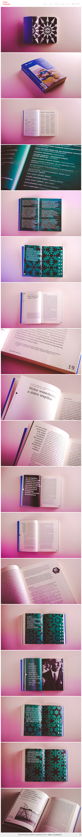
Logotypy (63, 4)
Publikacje (45, 4)
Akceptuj (50, 834)
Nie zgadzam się (57, 834)
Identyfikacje (56, 4)
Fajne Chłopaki (6, 3)
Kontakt (68, 4)
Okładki (50, 4)
